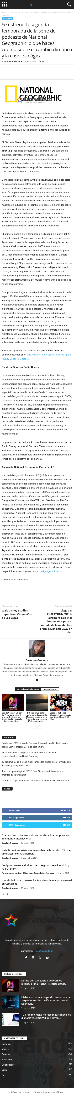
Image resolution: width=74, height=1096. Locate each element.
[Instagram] (33, 958)
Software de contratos (20, 1092)
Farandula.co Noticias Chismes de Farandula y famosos (28, 873)
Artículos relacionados (28, 689)
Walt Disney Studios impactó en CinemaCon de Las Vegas (17, 614)
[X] (40, 958)
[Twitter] (13, 74)
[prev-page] (35, 727)
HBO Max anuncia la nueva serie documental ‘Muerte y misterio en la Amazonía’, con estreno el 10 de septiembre (36, 716)
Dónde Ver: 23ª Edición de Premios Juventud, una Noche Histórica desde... (44, 982)
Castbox (24, 358)
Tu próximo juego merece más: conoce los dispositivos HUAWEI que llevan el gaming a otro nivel (36, 764)
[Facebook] (5, 74)
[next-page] (39, 727)
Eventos (6, 710)
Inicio (4, 12)
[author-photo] (37, 648)
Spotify (59, 354)
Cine (4, 1075)
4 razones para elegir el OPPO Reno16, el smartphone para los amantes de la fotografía (33, 773)
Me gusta (65, 810)
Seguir (66, 817)
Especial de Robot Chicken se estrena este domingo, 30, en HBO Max (60, 715)
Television (13, 12)
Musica (5, 1049)
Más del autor (50, 689)
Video (53, 710)
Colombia (6, 1044)
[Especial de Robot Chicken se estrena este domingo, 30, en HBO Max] (61, 702)
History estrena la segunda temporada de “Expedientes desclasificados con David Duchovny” (29, 754)
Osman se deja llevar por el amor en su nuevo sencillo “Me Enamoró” (36, 780)
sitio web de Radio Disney (41, 354)
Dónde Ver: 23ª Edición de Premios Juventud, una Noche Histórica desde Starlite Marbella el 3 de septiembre (12, 716)
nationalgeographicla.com (49, 571)
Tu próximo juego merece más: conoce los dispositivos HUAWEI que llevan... (46, 1016)
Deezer (13, 358)
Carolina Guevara (13, 61)
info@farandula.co (44, 951)
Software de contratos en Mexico (49, 1092)
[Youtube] (37, 680)
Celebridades (8, 1064)
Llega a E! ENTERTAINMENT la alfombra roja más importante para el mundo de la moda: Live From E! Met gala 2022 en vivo (56, 621)
